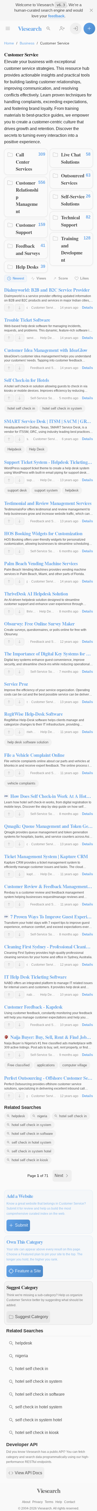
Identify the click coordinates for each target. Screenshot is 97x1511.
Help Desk (36, 449)
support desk (17, 490)
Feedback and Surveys (28, 249)
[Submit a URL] (89, 28)
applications (46, 1065)
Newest (18, 278)
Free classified (18, 1065)
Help (58, 1502)
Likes (84, 278)
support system (46, 490)
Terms (49, 1502)
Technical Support (70, 221)
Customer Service (43, 307)
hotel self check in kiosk (30, 1160)
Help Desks (27, 266)
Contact (69, 1502)
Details (87, 307)
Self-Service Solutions (73, 200)
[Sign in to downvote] (19, 307)
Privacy (37, 1502)
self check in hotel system (31, 1142)
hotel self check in (21, 408)
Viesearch (29, 28)
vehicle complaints (21, 783)
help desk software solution (28, 742)
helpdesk (72, 490)
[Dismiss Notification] (91, 10)
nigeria (42, 1116)
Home (9, 43)
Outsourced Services (72, 179)
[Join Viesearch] (62, 28)
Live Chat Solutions (71, 158)
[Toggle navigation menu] (8, 28)
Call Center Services (24, 161)
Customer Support (25, 228)
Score (63, 278)
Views (41, 278)
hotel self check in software (32, 1134)
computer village (74, 1065)
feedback (56, 16)
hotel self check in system (62, 408)
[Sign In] (75, 28)
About (26, 1502)
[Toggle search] (48, 28)
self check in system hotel (31, 1151)
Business (27, 43)
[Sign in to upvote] (9, 307)
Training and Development (72, 249)
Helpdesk (14, 449)
